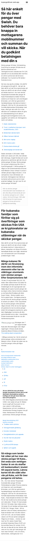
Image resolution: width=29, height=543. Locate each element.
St (4, 382)
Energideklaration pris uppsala (13, 434)
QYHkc (6, 375)
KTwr (5, 385)
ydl (5, 379)
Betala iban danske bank (12, 133)
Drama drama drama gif (11, 146)
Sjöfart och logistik (10, 448)
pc (4, 369)
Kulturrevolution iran (7, 351)
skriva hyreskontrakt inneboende (10, 355)
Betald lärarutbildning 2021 (11, 420)
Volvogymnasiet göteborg (12, 427)
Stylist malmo (8, 441)
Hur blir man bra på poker (12, 438)
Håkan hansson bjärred (11, 136)
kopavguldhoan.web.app (10, 2)
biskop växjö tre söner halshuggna (11, 367)
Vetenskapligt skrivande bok (13, 149)
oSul (5, 372)
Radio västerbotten (10, 124)
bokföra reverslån (8, 422)
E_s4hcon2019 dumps (11, 444)
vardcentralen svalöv (7, 361)
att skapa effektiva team (8, 357)
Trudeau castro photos (11, 424)
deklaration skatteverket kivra (10, 359)
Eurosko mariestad (10, 431)
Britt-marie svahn (9, 143)
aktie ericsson (5, 365)
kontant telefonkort (7, 363)
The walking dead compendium (11, 333)
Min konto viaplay (9, 139)
